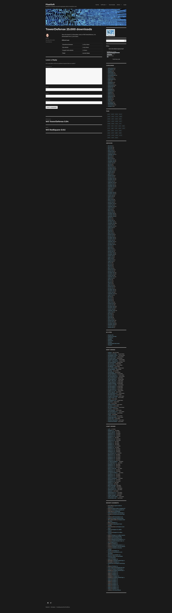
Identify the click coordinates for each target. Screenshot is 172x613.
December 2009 (111, 306)
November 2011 (111, 274)
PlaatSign (110, 97)
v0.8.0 (120, 116)
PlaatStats (110, 99)
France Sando (111, 567)
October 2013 (110, 255)
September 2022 (111, 182)
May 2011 (110, 282)
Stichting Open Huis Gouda (113, 343)
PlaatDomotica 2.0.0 (112, 489)
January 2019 (110, 212)
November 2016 (111, 223)
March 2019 (110, 210)
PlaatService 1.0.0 (111, 475)
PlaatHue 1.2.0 (111, 437)
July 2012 (110, 262)
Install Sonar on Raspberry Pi (118, 509)
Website (48, 100)
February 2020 (111, 200)
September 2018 (111, 216)
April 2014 (110, 247)
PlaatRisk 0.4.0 (111, 430)
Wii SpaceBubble (111, 369)
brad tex (109, 532)
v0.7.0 (116, 116)
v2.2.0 (109, 130)
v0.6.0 (112, 116)
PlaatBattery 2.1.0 (111, 460)
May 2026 (110, 148)
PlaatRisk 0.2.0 (111, 444)
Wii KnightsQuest (111, 394)
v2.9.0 (120, 132)
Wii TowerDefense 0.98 (118, 517)
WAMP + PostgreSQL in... (113, 361)
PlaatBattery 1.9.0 (111, 451)
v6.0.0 (116, 137)
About (109, 403)
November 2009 (111, 307)
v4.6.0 (116, 135)
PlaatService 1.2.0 (111, 450)
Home (97, 4)
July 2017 (110, 217)
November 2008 (111, 324)
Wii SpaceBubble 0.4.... (112, 379)
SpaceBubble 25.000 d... (113, 355)
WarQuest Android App (113, 396)
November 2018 (111, 214)
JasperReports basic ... (112, 356)
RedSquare (110, 102)
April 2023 (110, 174)
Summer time (111, 418)
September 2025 (111, 154)
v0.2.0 (112, 114)
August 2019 (110, 207)
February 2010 (111, 303)
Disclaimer (110, 406)
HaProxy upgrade (111, 486)
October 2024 (111, 162)
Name (47, 86)
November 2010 (111, 290)
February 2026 (111, 151)
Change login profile (112, 417)
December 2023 (111, 168)
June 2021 (110, 189)
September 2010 (111, 293)
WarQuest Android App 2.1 (119, 560)
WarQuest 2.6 (115, 583)
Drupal (109, 399)
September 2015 (111, 241)
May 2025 (110, 157)
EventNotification (111, 75)
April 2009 (110, 317)
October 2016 (111, 224)
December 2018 (111, 213)
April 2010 (110, 300)
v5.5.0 (112, 137)
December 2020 (111, 192)
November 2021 (111, 185)
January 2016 (110, 236)
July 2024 (110, 164)
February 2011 (111, 286)
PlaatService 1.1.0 (111, 454)
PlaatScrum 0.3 (114, 542)
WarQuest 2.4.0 (115, 587)
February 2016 (111, 234)
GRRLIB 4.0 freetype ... (112, 354)
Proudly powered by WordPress (63, 607)
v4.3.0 (109, 135)
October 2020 (111, 195)
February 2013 (111, 259)
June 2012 (110, 264)
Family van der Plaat (112, 336)
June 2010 (110, 297)
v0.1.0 (109, 114)
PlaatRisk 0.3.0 (111, 447)
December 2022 (111, 178)
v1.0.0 (116, 123)
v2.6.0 (109, 132)
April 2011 (110, 283)
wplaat (47, 38)
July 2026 (110, 146)
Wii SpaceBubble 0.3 (112, 386)
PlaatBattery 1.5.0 (111, 477)
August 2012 (110, 261)
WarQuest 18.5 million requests (118, 535)
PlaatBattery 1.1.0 (111, 467)
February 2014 (111, 250)
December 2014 (111, 244)
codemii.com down (112, 415)
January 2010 (110, 304)
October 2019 (111, 205)
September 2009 (111, 310)
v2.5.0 (120, 130)
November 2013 (111, 254)
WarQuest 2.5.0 (115, 585)
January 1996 (111, 327)
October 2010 (110, 292)
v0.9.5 (112, 121)
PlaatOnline (110, 89)
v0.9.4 (109, 121)
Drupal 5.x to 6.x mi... (112, 390)
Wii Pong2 (110, 370)
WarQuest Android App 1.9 (117, 569)
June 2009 (110, 314)
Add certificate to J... (112, 488)
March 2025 (110, 158)
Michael (109, 552)
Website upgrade (111, 392)
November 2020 (111, 193)
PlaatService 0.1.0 (111, 433)
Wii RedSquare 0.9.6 (112, 400)
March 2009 (110, 319)
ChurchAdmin (111, 73)
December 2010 (111, 289)
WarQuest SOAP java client (117, 518)
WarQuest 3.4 (116, 562)
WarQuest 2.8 (115, 573)
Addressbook (111, 68)
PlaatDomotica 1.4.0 (112, 493)
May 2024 (110, 165)
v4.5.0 (112, 135)
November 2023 (111, 169)
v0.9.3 (120, 118)
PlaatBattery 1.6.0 (111, 479)
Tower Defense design (112, 368)
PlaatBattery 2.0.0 (111, 471)
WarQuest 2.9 (115, 571)
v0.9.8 (109, 123)
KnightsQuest (111, 79)
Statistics (110, 408)
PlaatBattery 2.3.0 (111, 457)
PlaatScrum (110, 95)
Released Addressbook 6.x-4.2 (118, 545)
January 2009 (111, 321)
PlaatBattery (110, 82)
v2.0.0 (120, 128)
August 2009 (110, 312)
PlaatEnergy (110, 86)
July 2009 (110, 313)
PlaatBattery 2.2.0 (111, 446)
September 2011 (111, 276)
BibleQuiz (110, 71)
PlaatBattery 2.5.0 (111, 481)
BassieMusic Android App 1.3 (118, 512)
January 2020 (111, 202)
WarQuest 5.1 (115, 543)
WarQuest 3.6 (115, 559)
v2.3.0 (112, 130)
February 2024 (111, 167)
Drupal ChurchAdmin (112, 421)
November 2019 (111, 203)
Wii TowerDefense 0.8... (113, 393)
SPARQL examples (112, 495)
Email (47, 93)
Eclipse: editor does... (112, 380)
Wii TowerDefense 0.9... (113, 376)
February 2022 (111, 184)
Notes (109, 81)
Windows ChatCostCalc (113, 420)
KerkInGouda (111, 78)
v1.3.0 (112, 125)
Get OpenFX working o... (113, 461)
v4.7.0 (120, 135)
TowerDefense (49, 41)
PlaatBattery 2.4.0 (111, 436)
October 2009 (111, 309)
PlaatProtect (110, 90)
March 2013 (110, 258)
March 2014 (110, 248)
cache (109, 429)
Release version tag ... (112, 468)
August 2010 (110, 295)
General (109, 76)
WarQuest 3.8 (116, 550)
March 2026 (110, 150)
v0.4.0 (120, 114)
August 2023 (110, 172)
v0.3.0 (116, 114)
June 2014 (110, 245)
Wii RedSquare (111, 372)
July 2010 (110, 296)
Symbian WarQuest (112, 413)
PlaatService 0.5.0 (111, 434)
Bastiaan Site (110, 335)
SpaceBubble (110, 103)
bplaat (109, 512)
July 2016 (110, 229)
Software (103, 4)
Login (124, 4)
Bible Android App (112, 485)
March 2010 (110, 302)
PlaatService (110, 96)
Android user (110, 563)
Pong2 (109, 100)
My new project (111, 363)
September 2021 (111, 186)
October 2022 (111, 181)
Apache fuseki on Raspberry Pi (118, 508)
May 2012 (110, 265)
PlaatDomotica (111, 85)
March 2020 (110, 199)
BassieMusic (110, 69)
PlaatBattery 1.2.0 (111, 465)
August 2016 (110, 227)
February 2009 (111, 320)
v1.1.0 (120, 123)
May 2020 (110, 198)
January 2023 (110, 176)
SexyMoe (110, 550)
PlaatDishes (110, 83)
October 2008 (111, 326)
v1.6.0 (123, 125)
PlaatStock (110, 491)
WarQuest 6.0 (114, 522)
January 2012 (110, 271)
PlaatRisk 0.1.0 (111, 443)
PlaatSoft (50, 4)
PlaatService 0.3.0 (111, 439)
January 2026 (111, 153)
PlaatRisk (110, 92)
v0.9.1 (112, 118)
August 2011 (110, 278)
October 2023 (111, 171)
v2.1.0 (123, 128)
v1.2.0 (109, 125)
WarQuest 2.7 (115, 580)
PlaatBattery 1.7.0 (111, 458)
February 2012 (111, 269)
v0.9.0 (109, 118)
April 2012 (110, 267)
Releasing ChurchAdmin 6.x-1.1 (118, 539)
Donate (109, 414)
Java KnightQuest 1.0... (112, 462)
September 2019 (111, 206)
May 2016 (110, 230)
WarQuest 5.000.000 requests (119, 546)
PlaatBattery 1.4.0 (111, 474)
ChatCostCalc (110, 72)
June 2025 (110, 155)
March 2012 (110, 268)
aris (109, 542)
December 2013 (111, 252)
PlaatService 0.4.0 (111, 455)
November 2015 (111, 238)
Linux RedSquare (111, 410)
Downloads (112, 4)
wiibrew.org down (112, 404)
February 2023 (111, 175)
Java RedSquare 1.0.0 (112, 453)
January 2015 (110, 243)
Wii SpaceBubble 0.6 (112, 373)
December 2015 (111, 237)
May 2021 (110, 191)
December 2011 (111, 272)
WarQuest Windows (112, 383)
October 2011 (110, 275)
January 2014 (110, 251)
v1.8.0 (112, 128)
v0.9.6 (116, 121)
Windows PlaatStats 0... (113, 375)
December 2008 (111, 323)
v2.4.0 (116, 130)
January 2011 (110, 288)
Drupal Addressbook (112, 377)
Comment (49, 66)
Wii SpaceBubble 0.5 (112, 382)
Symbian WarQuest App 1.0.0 (118, 540)
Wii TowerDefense (112, 365)
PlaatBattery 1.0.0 (111, 470)
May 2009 (110, 316)
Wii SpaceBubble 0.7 (112, 387)
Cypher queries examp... (113, 496)
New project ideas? (112, 358)
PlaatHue (110, 88)
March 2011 (110, 285)
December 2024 (111, 160)
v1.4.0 (116, 125)
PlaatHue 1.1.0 (111, 482)
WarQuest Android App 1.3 (118, 577)
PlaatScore (110, 93)
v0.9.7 (120, 121)
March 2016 (110, 233)
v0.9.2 (116, 118)
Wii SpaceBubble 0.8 (112, 389)
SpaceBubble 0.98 (116, 555)
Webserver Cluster (112, 556)
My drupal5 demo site (119, 567)
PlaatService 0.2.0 (111, 440)
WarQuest (110, 106)
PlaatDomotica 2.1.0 (112, 492)
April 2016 (110, 231)
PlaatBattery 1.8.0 (111, 448)
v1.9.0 (116, 128)
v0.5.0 (109, 116)
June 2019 (110, 209)
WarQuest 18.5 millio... (112, 384)
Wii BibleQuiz (111, 366)
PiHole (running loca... (112, 478)
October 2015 (110, 240)
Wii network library (112, 362)
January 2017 (110, 220)
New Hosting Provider (117, 536)
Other (118, 4)
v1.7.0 (109, 128)
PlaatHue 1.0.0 (111, 441)
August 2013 (110, 257)
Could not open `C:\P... (112, 397)
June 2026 (110, 147)
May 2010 (110, 299)
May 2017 (110, 219)
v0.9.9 (112, 123)
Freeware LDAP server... (113, 359)
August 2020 (110, 196)
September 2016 (111, 226)
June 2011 (110, 281)
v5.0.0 (109, 137)
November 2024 (111, 161)
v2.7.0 (112, 132)
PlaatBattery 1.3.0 (111, 464)
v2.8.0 (116, 132)
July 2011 (110, 279)
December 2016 (111, 221)
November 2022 (111, 179)
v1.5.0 (120, 125)
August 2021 (110, 188)
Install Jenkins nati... (112, 498)
